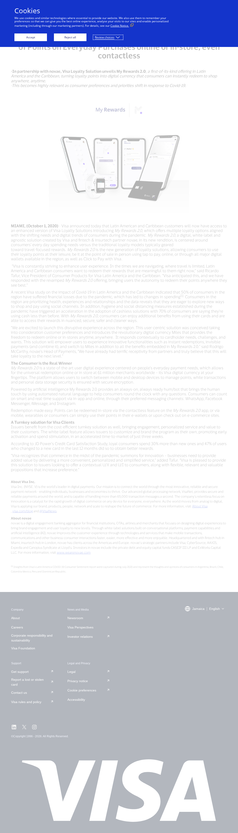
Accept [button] (30, 37)
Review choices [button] (104, 37)
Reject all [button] (70, 37)
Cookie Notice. (119, 26)
